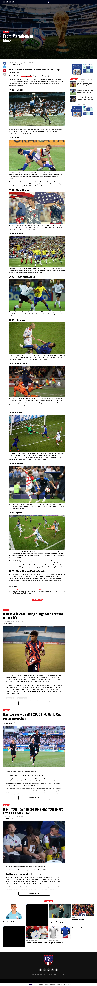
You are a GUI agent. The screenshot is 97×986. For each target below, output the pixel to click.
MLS (55, 974)
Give (45, 974)
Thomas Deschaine (16, 64)
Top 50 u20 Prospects (36, 974)
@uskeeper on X (26, 76)
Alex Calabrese (9, 623)
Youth (64, 974)
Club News (49, 974)
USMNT (59, 974)
